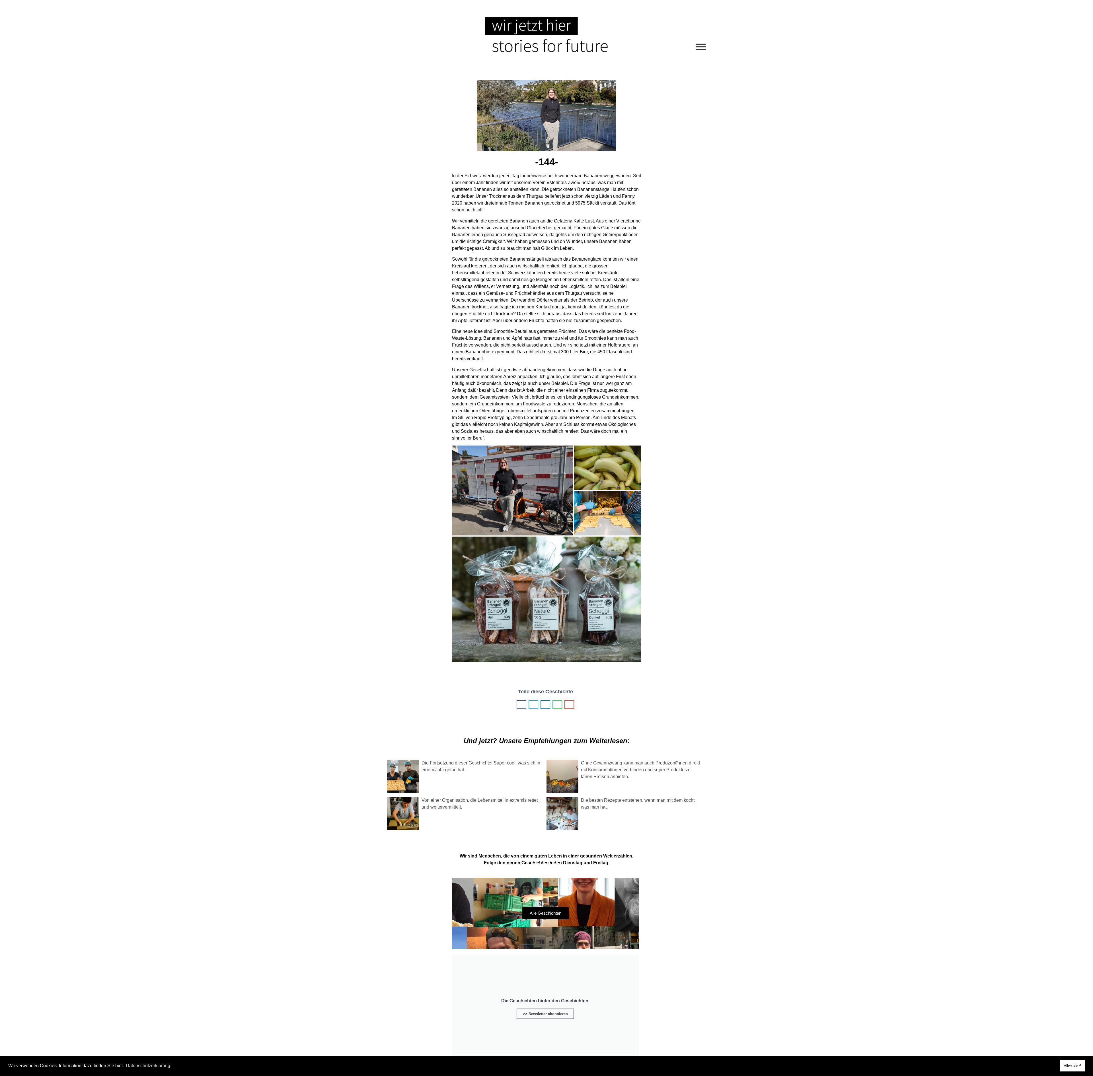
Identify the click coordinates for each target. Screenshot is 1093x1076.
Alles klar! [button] (1072, 1065)
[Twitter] (546, 867)
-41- (412, 824)
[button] (521, 704)
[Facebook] (536, 867)
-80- (412, 787)
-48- (571, 824)
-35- (571, 787)
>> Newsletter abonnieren (545, 1014)
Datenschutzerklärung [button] (148, 1065)
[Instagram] (556, 867)
